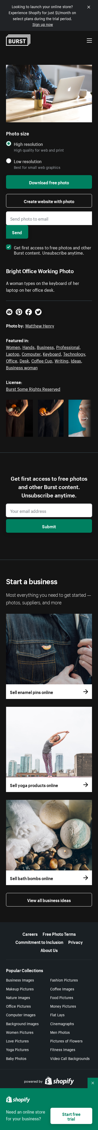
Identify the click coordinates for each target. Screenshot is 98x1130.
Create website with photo (49, 200)
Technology (74, 353)
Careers (30, 933)
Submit (49, 526)
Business (45, 346)
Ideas (76, 360)
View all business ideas (49, 899)
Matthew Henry (39, 325)
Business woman (22, 367)
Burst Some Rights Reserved (33, 388)
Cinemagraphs (62, 1023)
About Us (49, 949)
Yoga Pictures (17, 1049)
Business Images (20, 980)
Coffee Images (62, 988)
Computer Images (21, 1014)
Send (17, 231)
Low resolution (28, 161)
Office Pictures (18, 1006)
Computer (31, 353)
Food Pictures (61, 997)
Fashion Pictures (64, 980)
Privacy (75, 941)
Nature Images (18, 997)
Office (11, 360)
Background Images (22, 1023)
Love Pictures (17, 1040)
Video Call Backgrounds (70, 1058)
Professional (67, 346)
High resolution (28, 144)
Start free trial (71, 1116)
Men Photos (60, 1032)
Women (13, 346)
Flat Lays (57, 1014)
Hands (28, 346)
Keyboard (52, 353)
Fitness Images (62, 1049)
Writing (61, 360)
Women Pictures (19, 1032)
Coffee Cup (41, 360)
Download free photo (49, 182)
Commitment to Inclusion (39, 941)
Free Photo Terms (59, 933)
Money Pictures (63, 1006)
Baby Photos (16, 1058)
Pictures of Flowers (66, 1040)
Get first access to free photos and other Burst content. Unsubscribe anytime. (52, 249)
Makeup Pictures (20, 988)
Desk (24, 360)
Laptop (12, 353)
